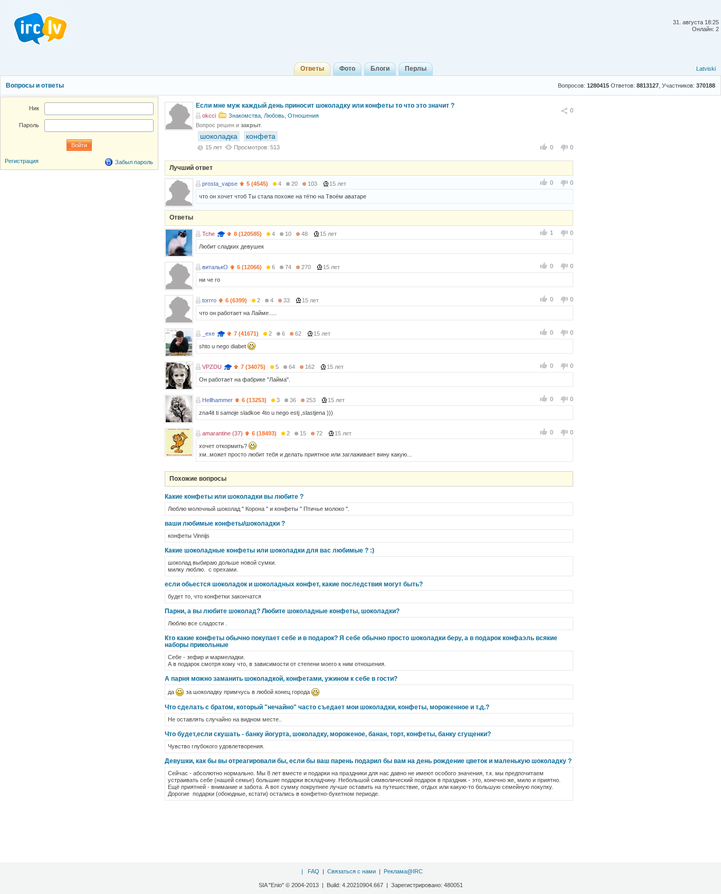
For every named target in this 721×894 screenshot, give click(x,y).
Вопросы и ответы (35, 85)
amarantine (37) (222, 433)
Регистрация (22, 161)
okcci (209, 115)
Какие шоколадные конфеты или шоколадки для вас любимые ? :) (269, 550)
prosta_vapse (220, 183)
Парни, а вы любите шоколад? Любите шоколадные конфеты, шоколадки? (282, 611)
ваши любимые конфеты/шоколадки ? (225, 523)
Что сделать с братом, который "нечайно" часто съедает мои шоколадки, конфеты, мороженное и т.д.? (327, 707)
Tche (208, 234)
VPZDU (212, 367)
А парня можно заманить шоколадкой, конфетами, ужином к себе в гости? (281, 678)
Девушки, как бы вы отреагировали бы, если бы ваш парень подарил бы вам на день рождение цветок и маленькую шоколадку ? (368, 761)
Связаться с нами (351, 871)
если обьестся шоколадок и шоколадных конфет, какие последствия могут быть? (294, 584)
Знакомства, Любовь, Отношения (274, 115)
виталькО (215, 267)
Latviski (706, 68)
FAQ (313, 871)
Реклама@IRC (403, 871)
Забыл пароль (134, 162)
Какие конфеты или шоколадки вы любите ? (234, 496)
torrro (209, 300)
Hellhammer (217, 400)
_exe (208, 333)
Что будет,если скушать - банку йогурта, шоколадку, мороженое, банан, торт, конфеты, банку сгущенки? (328, 734)
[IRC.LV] (34, 25)
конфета (261, 136)
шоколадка (219, 136)
